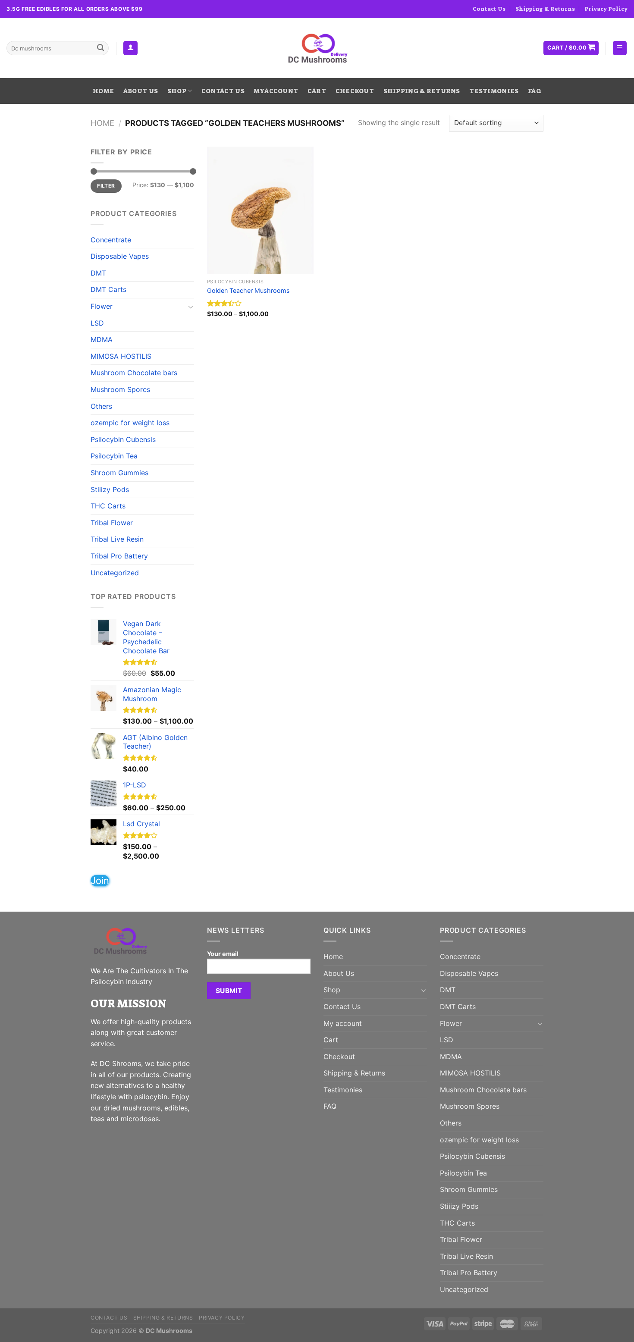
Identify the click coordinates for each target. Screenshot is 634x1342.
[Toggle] (190, 306)
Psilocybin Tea (114, 456)
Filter (106, 185)
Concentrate (111, 239)
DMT (98, 273)
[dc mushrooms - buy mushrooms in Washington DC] (317, 48)
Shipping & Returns (545, 9)
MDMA (102, 339)
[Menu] (620, 48)
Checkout (355, 91)
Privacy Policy (606, 9)
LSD (97, 323)
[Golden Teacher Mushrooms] (260, 210)
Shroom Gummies (119, 472)
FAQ (534, 91)
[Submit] (100, 48)
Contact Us (489, 9)
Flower (102, 306)
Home (103, 91)
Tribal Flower (112, 522)
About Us (140, 91)
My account (276, 91)
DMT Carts (108, 289)
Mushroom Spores (120, 389)
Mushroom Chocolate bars (134, 372)
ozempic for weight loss (130, 422)
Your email (223, 953)
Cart (317, 91)
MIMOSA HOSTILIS (121, 356)
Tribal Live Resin (117, 539)
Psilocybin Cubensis (123, 439)
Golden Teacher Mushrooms (248, 290)
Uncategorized (115, 572)
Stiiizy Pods (110, 489)
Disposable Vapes (120, 256)
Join (100, 880)
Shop (176, 91)
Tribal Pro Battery (119, 556)
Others (101, 406)
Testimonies (493, 91)
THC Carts (108, 506)
